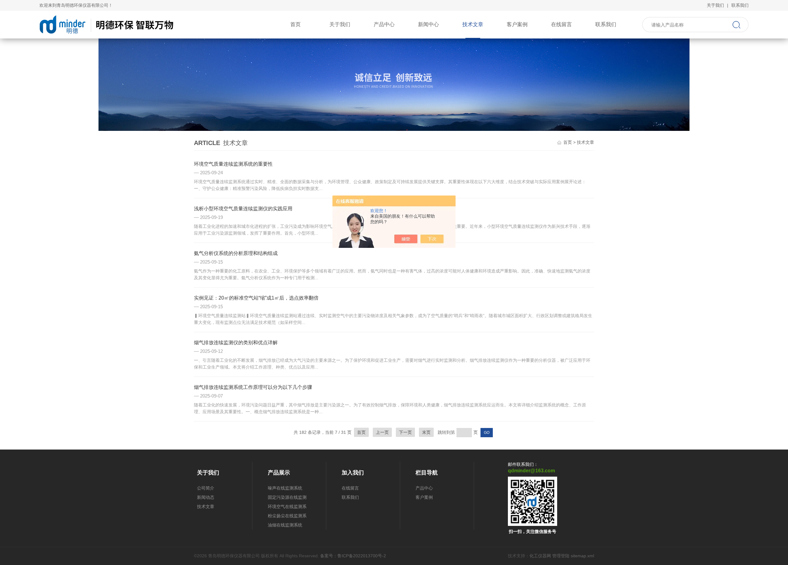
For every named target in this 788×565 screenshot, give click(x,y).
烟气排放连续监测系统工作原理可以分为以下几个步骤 (253, 387)
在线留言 (561, 24)
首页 (295, 24)
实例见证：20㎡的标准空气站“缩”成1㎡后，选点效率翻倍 (256, 298)
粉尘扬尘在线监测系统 (287, 516)
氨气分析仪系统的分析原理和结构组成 (236, 253)
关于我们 (715, 5)
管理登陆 (560, 555)
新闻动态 (205, 497)
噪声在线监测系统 (285, 488)
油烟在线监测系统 (285, 525)
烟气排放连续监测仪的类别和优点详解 (236, 342)
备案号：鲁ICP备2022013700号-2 (353, 555)
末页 (426, 432)
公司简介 (205, 488)
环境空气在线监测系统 (287, 507)
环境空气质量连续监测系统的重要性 (233, 164)
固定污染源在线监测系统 (287, 498)
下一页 (405, 432)
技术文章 (472, 24)
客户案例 (517, 24)
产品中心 (384, 24)
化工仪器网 (540, 555)
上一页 (382, 432)
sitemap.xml (582, 555)
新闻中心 (428, 24)
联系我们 (740, 5)
